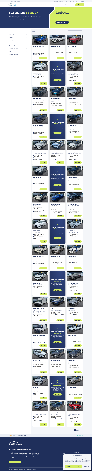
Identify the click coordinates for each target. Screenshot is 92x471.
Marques (11, 34)
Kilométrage (12, 40)
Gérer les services (67, 463)
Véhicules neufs (76, 452)
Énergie (11, 43)
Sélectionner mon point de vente (14, 1)
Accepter (68, 466)
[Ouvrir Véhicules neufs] (38, 4)
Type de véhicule (13, 48)
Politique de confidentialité (31, 469)
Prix (10, 51)
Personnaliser (86, 466)
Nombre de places (14, 54)
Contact (76, 1)
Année (11, 37)
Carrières (65, 1)
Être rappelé (57, 80)
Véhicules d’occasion (77, 449)
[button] (89, 455)
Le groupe (56, 1)
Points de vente (71, 1)
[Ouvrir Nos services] (55, 4)
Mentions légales (22, 469)
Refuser (77, 466)
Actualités (61, 1)
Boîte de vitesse (13, 45)
